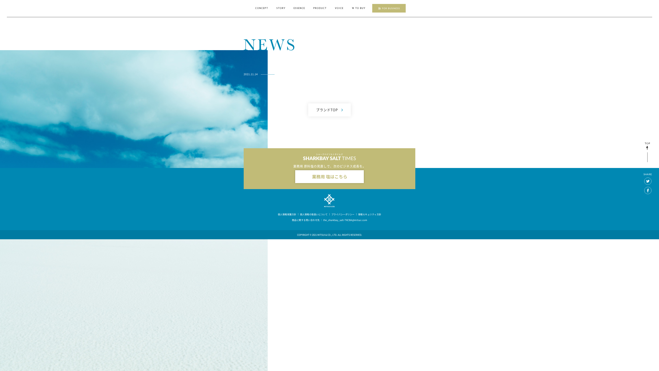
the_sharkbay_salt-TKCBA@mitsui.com (345, 220)
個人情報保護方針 (287, 214)
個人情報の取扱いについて (314, 214)
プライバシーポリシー (343, 214)
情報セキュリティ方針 (369, 214)
